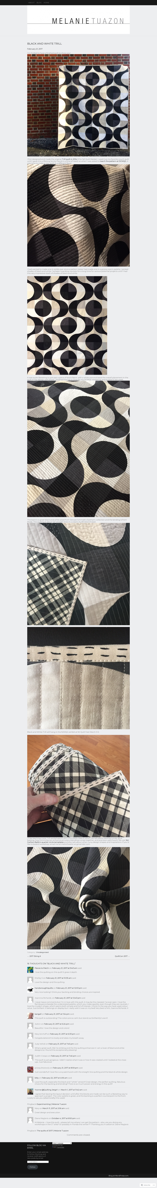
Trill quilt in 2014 (69, 159)
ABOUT (31, 3)
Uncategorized (42, 952)
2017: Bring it (35, 956)
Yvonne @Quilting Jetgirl (46, 1090)
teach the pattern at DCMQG (113, 161)
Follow (32, 1167)
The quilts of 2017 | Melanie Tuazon (53, 1131)
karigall (38, 1014)
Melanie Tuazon (78, 19)
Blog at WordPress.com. (119, 1176)
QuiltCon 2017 (121, 956)
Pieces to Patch (42, 968)
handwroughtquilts (44, 988)
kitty (37, 1078)
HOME (46, 3)
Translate (60, 1147)
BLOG (39, 3)
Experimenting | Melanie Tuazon (52, 1104)
